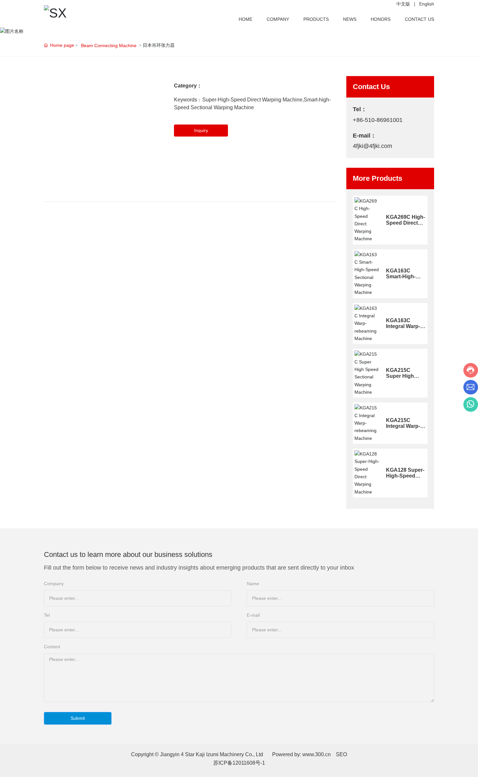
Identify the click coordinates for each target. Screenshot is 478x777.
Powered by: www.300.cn (301, 754)
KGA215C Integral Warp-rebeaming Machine (403, 429)
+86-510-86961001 (378, 120)
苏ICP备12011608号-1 (239, 763)
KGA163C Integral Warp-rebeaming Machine (403, 329)
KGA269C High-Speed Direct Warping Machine (405, 225)
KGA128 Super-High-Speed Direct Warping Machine (405, 478)
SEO (341, 754)
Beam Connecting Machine (109, 45)
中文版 (403, 4)
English (426, 4)
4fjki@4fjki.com (372, 146)
